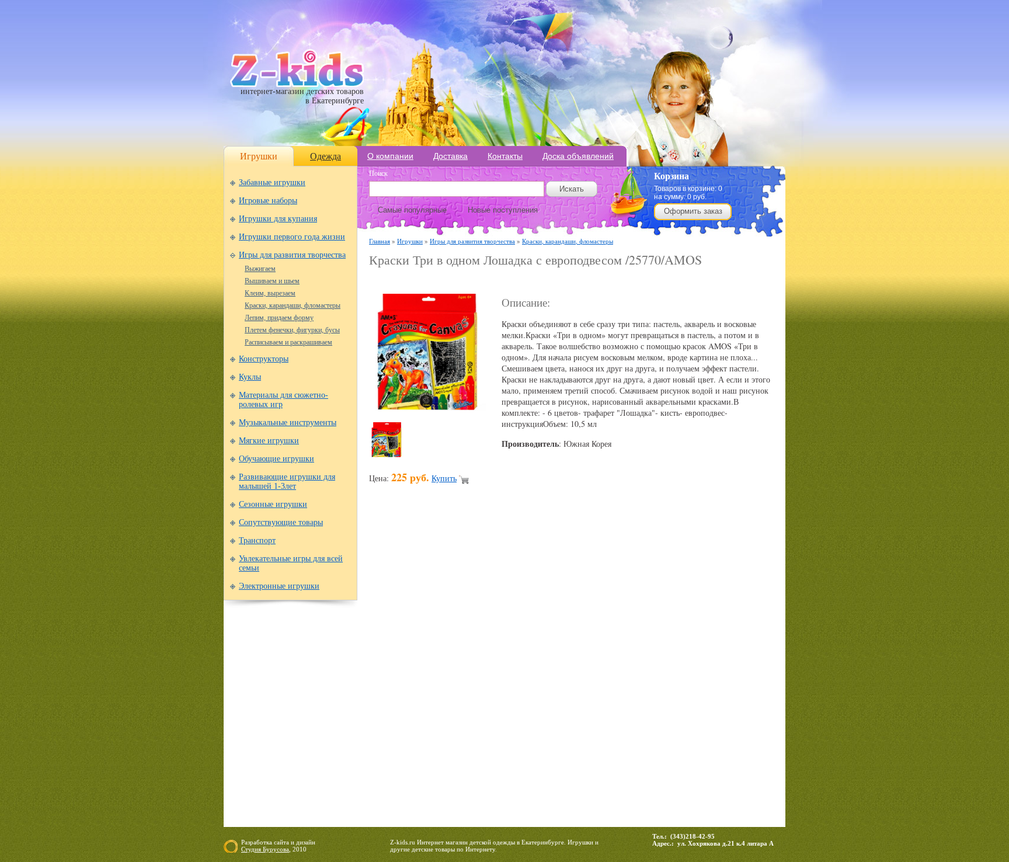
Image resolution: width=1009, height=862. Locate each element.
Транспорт (257, 540)
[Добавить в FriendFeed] (422, 669)
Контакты (505, 156)
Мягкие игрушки (269, 440)
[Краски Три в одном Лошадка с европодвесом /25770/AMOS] (427, 407)
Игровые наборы (268, 200)
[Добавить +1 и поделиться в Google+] (467, 669)
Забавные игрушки (272, 182)
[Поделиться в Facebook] (400, 669)
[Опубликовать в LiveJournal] (511, 669)
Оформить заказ (693, 211)
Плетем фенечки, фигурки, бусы (292, 330)
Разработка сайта (265, 842)
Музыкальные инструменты (287, 422)
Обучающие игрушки (276, 458)
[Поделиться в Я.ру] (711, 669)
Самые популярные (412, 210)
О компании (390, 156)
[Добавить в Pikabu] (622, 669)
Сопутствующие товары (281, 522)
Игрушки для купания (278, 218)
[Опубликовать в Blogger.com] (378, 669)
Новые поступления (503, 210)
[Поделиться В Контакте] (666, 669)
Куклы (250, 377)
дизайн (305, 842)
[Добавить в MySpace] (578, 669)
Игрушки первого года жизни (292, 236)
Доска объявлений (578, 156)
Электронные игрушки (279, 586)
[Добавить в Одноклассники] (600, 669)
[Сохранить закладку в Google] (445, 669)
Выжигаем (260, 269)
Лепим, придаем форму (279, 318)
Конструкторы (263, 358)
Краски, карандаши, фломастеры (292, 305)
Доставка (450, 156)
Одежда (325, 156)
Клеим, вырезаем (270, 293)
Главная (379, 241)
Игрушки (258, 156)
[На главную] (297, 84)
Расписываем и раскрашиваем (288, 342)
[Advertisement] (505, 281)
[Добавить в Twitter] (644, 669)
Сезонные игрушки (273, 504)
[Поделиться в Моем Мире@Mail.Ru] (533, 669)
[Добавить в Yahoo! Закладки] (689, 669)
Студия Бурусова (265, 849)
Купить (444, 478)
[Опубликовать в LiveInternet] (489, 669)
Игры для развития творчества (292, 255)
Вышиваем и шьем (272, 281)
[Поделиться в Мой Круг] (556, 669)
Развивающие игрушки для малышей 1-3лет (287, 481)
